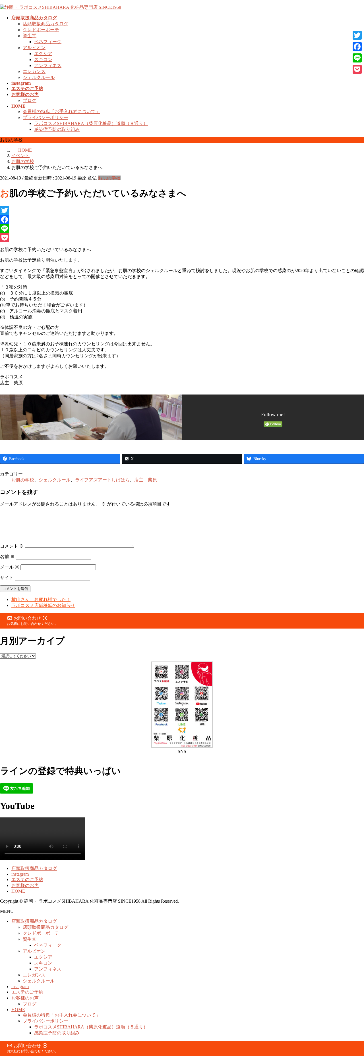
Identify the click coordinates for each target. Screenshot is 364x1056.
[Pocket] (182, 237)
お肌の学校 (109, 178)
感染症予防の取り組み (57, 129)
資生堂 (29, 35)
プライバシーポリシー (45, 117)
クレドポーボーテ (41, 29)
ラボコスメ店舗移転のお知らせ (43, 605)
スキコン (43, 59)
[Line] (182, 228)
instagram (20, 874)
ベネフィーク (47, 41)
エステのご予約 (27, 879)
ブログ (29, 100)
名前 (7, 556)
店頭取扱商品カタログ (45, 23)
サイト (7, 577)
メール (9, 567)
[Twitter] (182, 210)
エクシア (43, 53)
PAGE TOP (351, 1018)
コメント (12, 546)
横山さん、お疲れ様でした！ (41, 599)
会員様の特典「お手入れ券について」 (61, 111)
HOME (18, 891)
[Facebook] (182, 219)
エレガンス (34, 71)
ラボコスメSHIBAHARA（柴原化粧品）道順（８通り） (91, 123)
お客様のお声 (25, 885)
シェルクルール (39, 77)
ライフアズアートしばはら (102, 479)
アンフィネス (47, 65)
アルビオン (34, 47)
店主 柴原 (145, 479)
